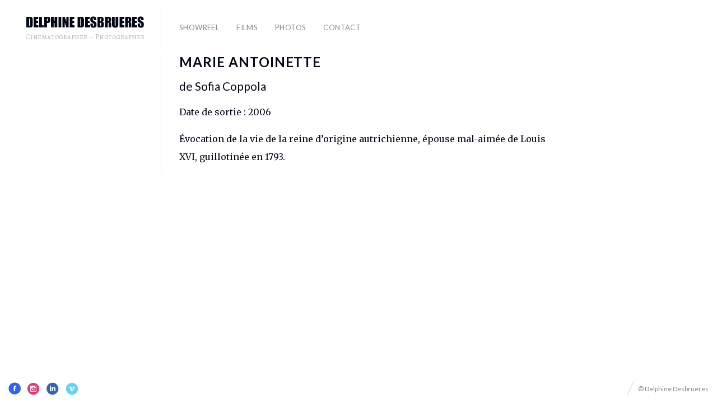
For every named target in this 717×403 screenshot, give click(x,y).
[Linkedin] (52, 388)
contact (342, 27)
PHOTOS (290, 27)
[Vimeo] (72, 388)
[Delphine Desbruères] (85, 23)
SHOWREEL (199, 27)
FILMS (247, 27)
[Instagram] (33, 388)
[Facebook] (14, 388)
